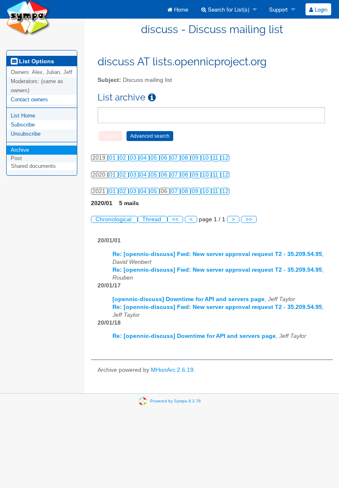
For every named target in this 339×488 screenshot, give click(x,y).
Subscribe (23, 125)
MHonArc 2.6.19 (172, 370)
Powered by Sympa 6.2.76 (175, 401)
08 (185, 158)
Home (180, 9)
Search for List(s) (227, 9)
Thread (152, 219)
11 (216, 158)
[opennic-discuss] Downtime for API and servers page (188, 299)
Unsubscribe (26, 134)
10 (206, 158)
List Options (35, 61)
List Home (23, 115)
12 (225, 158)
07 (175, 158)
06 (165, 158)
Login (320, 9)
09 (196, 158)
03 (134, 158)
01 (113, 158)
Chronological (114, 219)
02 (123, 158)
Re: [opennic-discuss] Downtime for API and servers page (194, 336)
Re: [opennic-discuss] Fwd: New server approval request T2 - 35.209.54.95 (217, 254)
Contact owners (29, 99)
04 (144, 158)
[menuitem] (178, 9)
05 (154, 158)
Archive (20, 150)
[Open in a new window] (152, 97)
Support (277, 9)
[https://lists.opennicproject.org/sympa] (28, 17)
